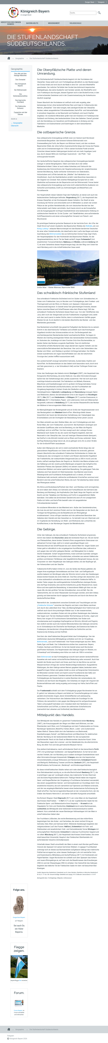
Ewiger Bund (89, 2)
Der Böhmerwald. (20, 90)
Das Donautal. (20, 80)
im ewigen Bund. (26, 15)
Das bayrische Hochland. (20, 101)
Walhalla (89, 226)
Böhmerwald (42, 642)
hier (20, 980)
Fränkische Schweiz (45, 605)
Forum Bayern (18, 1010)
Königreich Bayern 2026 (18, 1039)
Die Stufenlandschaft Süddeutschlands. (42, 40)
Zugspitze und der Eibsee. (20, 113)
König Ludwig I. (43, 229)
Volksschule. (76, 23)
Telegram (101, 2)
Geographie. (19, 58)
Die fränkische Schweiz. (20, 107)
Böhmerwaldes (55, 234)
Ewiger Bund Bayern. (19, 917)
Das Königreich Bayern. (20, 85)
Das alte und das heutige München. (20, 74)
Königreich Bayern (35, 11)
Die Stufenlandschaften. (20, 95)
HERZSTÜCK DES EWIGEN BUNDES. (11, 23)
